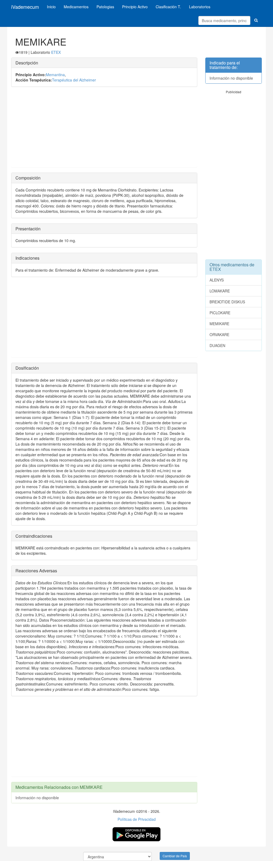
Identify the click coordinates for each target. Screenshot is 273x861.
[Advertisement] (104, 129)
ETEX (56, 52)
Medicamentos (76, 6)
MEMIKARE (219, 323)
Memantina (55, 74)
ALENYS (217, 280)
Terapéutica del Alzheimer (74, 80)
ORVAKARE (219, 334)
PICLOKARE (220, 312)
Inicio (51, 6)
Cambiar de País (175, 856)
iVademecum (25, 6)
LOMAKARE (220, 290)
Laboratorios (199, 6)
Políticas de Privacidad (137, 819)
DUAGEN (217, 345)
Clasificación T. (168, 6)
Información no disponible (37, 797)
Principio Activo (135, 6)
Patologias (105, 6)
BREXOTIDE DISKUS (227, 301)
